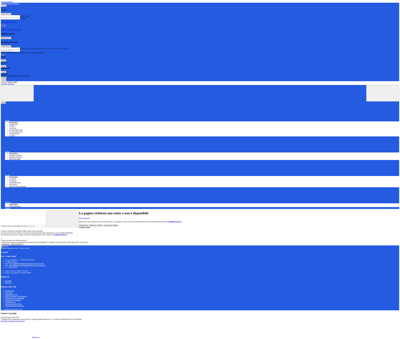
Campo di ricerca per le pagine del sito (13, 226)
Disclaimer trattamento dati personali (13, 321)
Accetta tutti (111, 225)
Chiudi (3, 60)
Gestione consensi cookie (13, 304)
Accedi (4, 5)
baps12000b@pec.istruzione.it (27, 265)
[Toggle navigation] (17, 93)
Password (24, 18)
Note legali (8, 293)
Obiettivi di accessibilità (13, 300)
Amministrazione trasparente (14, 306)
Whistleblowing (10, 302)
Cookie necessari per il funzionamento (13, 240)
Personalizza (84, 225)
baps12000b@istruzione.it (26, 263)
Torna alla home (84, 218)
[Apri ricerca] (382, 93)
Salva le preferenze (17, 244)
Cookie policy (9, 291)
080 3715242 (12, 262)
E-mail (23, 48)
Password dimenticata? (8, 22)
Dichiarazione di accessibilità (14, 298)
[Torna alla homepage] (200, 82)
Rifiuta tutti (96, 225)
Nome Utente (25, 16)
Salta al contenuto (6, 2)
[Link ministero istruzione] (10, 3)
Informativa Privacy (11, 294)
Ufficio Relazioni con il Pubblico (16, 296)
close (3, 102)
